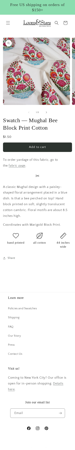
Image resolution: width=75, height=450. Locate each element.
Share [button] (11, 258)
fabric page (17, 165)
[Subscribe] (60, 413)
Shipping (14, 317)
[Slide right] (46, 112)
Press (11, 344)
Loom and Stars (42, 448)
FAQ (11, 326)
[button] (8, 22)
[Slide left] (28, 112)
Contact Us (15, 354)
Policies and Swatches (22, 308)
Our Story (14, 335)
